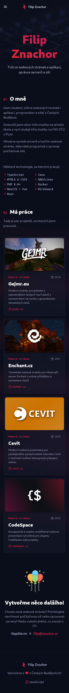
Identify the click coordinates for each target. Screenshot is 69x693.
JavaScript (36, 682)
